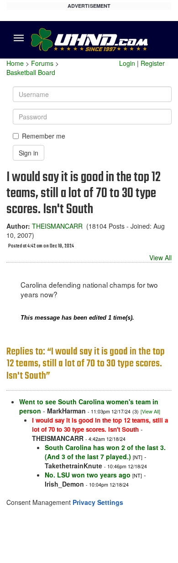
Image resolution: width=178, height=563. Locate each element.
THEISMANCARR (57, 226)
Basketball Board (30, 72)
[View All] (150, 411)
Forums (42, 63)
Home (15, 63)
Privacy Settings (98, 502)
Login (127, 63)
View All (160, 257)
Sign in (28, 152)
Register (153, 63)
